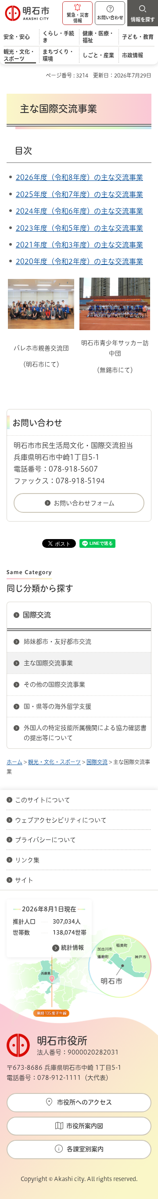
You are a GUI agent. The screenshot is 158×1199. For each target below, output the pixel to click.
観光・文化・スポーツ (54, 762)
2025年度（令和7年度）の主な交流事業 (79, 194)
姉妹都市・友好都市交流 (57, 641)
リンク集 (27, 860)
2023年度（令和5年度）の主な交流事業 (79, 228)
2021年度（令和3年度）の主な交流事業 (79, 244)
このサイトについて (42, 800)
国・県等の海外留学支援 (57, 706)
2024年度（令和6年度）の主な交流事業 (79, 211)
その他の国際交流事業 (54, 684)
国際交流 (37, 614)
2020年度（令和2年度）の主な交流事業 (79, 261)
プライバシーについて (45, 840)
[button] (77, 13)
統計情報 (72, 947)
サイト (25, 880)
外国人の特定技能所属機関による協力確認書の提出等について (85, 733)
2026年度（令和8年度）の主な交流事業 (79, 177)
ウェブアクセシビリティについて (61, 820)
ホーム (14, 762)
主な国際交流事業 (48, 663)
